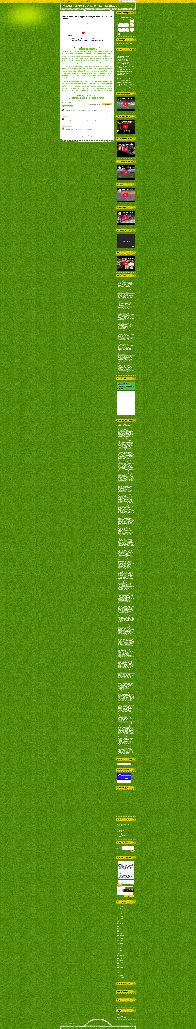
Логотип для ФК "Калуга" (122, 833)
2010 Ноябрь (120, 938)
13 (125, 26)
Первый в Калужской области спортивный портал (123, 827)
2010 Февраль (120, 923)
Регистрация (85, 136)
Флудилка (119, 825)
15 (74, 13)
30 (133, 31)
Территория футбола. (122, 824)
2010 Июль (119, 931)
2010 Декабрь (120, 940)
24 (118, 31)
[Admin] (63, 129)
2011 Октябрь (120, 957)
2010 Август (119, 933)
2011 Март (119, 945)
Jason (75, 100)
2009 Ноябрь (120, 918)
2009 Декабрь (120, 920)
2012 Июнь (119, 970)
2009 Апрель (120, 906)
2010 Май (119, 928)
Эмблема (119, 834)
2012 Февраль (120, 963)
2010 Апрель (120, 926)
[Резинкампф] (63, 120)
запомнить (121, 850)
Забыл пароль (123, 852)
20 (125, 28)
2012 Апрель (120, 967)
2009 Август (119, 913)
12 (123, 26)
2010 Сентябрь (120, 935)
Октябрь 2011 (126, 17)
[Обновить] (132, 884)
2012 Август (119, 974)
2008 (118, 1014)
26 (123, 31)
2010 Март (119, 925)
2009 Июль (119, 911)
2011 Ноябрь (120, 958)
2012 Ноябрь (120, 975)
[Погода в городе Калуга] (124, 43)
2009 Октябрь (120, 916)
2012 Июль (119, 972)
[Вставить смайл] (133, 884)
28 (128, 31)
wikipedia (124, 1017)
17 (118, 28)
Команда (119, 836)
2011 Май (119, 948)
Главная (63, 13)
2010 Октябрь (120, 936)
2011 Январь (120, 942)
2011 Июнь (119, 950)
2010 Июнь (119, 930)
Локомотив (131, 1014)
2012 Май (119, 968)
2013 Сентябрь (120, 977)
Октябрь (71, 13)
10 (118, 26)
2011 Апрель (120, 947)
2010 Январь (120, 921)
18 (121, 28)
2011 (67, 13)
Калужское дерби (125, 1014)
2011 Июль (119, 952)
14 (128, 26)
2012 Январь (120, 962)
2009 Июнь (119, 910)
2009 (120, 1016)
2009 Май (119, 908)
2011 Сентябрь (120, 955)
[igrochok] (63, 110)
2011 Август (119, 953)
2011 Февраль (120, 943)
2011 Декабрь (120, 960)
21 (128, 28)
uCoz (135, 1023)
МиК (121, 1014)
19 (123, 28)
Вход (90, 136)
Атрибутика (119, 830)
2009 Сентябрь (120, 915)
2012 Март (119, 965)
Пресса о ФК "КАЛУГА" (122, 835)
